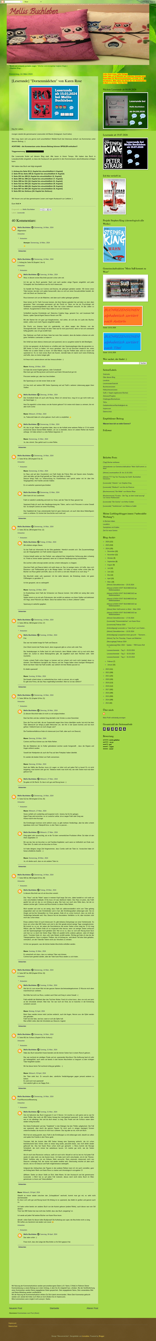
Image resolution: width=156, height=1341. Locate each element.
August (110, 565)
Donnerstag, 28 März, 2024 (38, 858)
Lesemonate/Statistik (110, 383)
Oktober (110, 558)
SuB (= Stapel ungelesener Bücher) (115, 393)
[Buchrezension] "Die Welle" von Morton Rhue (119, 491)
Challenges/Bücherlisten (111, 399)
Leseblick (106, 524)
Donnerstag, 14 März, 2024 (43, 227)
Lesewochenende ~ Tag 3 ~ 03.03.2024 (121, 650)
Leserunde (21, 213)
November (111, 555)
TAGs (105, 402)
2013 (107, 703)
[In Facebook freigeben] (48, 209)
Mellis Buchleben (33, 12)
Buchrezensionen (109, 387)
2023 (107, 669)
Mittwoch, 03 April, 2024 (37, 1073)
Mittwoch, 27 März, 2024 (49, 779)
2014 (107, 700)
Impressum (107, 408)
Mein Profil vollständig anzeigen (114, 718)
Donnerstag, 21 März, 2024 (49, 424)
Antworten (21, 234)
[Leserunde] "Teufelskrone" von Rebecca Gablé (119, 506)
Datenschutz (107, 412)
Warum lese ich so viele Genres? (117, 424)
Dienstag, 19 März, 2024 (49, 395)
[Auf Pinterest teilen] (50, 209)
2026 (107, 542)
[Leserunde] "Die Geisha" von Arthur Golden (118, 502)
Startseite (54, 1308)
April (109, 578)
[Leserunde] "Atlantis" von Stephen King (117, 483)
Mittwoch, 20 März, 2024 (37, 414)
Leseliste (106, 380)
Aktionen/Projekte (109, 396)
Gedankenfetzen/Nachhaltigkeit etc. (115, 405)
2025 (107, 545)
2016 (107, 693)
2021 (107, 676)
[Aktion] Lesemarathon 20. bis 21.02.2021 (117, 473)
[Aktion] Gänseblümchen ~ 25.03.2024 (120, 585)
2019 (107, 683)
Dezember (111, 551)
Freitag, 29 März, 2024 (48, 890)
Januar (110, 665)
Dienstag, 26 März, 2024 (49, 710)
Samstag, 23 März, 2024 (37, 590)
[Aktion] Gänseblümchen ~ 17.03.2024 (120, 618)
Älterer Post (92, 1308)
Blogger (101, 1336)
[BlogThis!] (43, 209)
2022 (107, 672)
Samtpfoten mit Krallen (111, 527)
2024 (107, 548)
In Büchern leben (109, 521)
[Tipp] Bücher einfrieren (111, 462)
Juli (108, 568)
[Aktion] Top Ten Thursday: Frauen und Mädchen (124, 638)
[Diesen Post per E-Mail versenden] (41, 209)
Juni (109, 572)
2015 (107, 696)
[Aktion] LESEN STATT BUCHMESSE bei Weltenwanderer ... (122, 589)
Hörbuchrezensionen (110, 390)
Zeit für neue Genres (110, 530)
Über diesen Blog (109, 377)
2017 (107, 689)
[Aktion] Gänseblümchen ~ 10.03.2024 (120, 631)
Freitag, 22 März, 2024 (48, 542)
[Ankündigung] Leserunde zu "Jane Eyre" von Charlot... (126, 628)
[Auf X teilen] (45, 209)
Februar (110, 661)
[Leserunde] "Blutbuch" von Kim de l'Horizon (118, 487)
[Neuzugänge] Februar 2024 (116, 641)
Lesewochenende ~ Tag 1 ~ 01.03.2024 (121, 657)
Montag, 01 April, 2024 (37, 1011)
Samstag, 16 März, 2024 (49, 274)
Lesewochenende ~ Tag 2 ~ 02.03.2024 (121, 654)
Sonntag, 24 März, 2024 (48, 635)
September (111, 561)
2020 (107, 679)
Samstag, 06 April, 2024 (48, 1234)
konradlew (85, 1336)
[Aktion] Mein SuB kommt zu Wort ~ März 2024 (124, 609)
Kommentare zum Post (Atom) (28, 1313)
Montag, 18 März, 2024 (37, 367)
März (109, 582)
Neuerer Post (15, 1308)
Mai (108, 575)
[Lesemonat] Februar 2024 (116, 625)
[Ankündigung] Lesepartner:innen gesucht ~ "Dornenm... (126, 635)
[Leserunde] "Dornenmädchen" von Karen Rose (123, 621)
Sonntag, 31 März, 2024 (37, 951)
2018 (107, 686)
